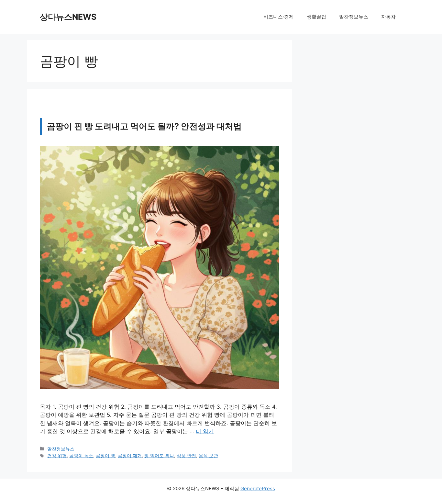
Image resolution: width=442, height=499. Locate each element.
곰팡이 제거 (130, 455)
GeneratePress (257, 488)
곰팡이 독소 (81, 455)
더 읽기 (205, 431)
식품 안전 (186, 455)
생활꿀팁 (316, 17)
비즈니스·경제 (278, 17)
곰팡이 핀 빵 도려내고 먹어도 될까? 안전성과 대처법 (144, 126)
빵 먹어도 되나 (159, 455)
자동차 (388, 17)
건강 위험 (57, 455)
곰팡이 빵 (105, 455)
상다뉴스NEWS (68, 17)
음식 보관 (208, 455)
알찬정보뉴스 (353, 17)
